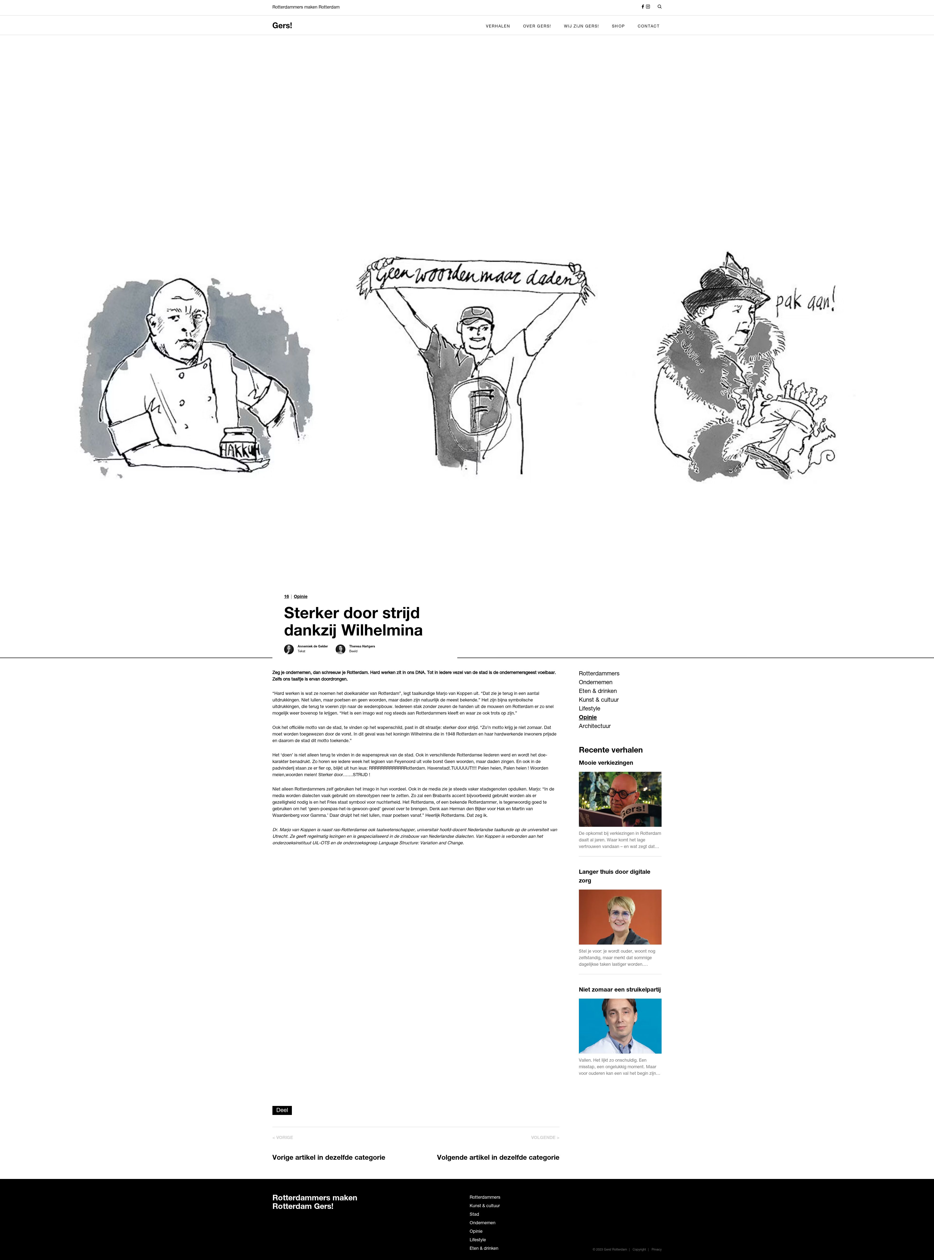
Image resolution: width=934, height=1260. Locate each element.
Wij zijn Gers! (581, 27)
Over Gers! (537, 27)
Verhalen (498, 27)
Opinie (300, 597)
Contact (649, 27)
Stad (474, 1215)
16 (286, 597)
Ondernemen (595, 683)
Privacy (657, 1249)
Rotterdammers (599, 674)
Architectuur (595, 727)
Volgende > (545, 1138)
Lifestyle (589, 709)
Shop (618, 27)
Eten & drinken (598, 692)
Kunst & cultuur (599, 700)
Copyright (639, 1249)
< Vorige (282, 1138)
